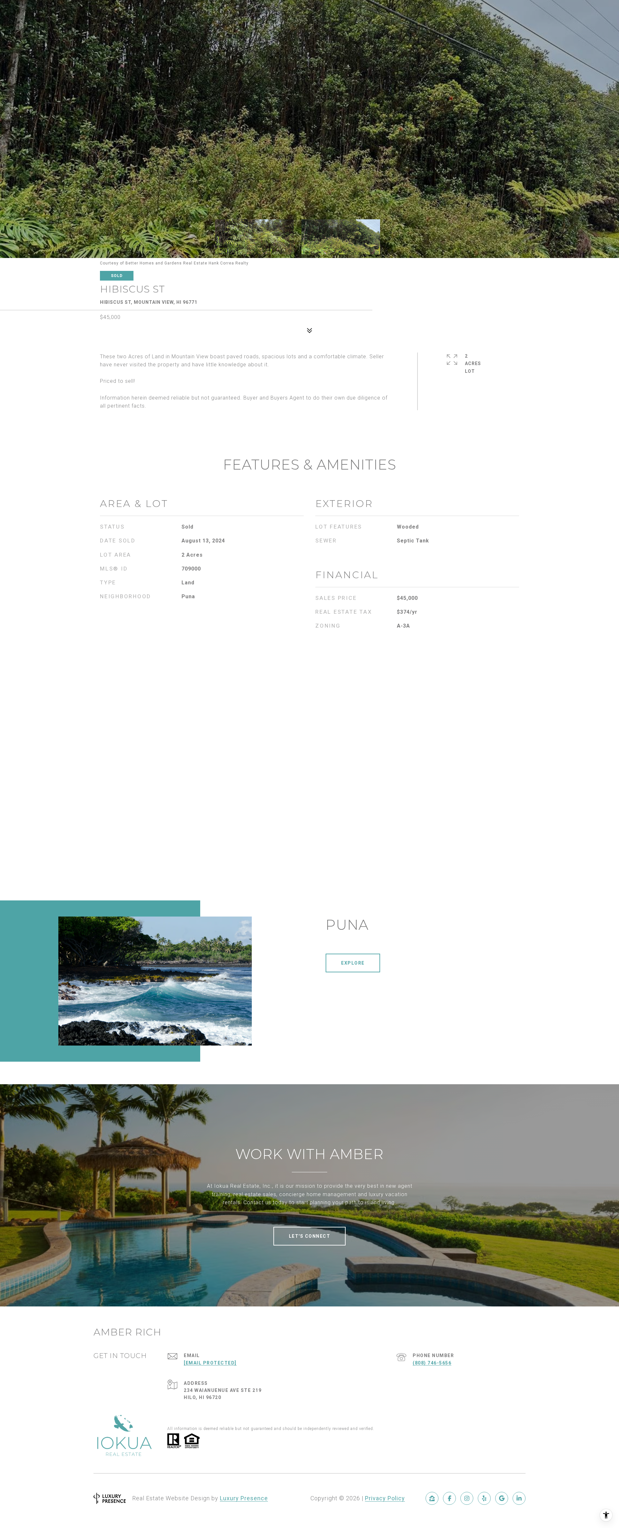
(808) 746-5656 (432, 1362)
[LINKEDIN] (519, 1498)
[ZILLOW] (432, 1498)
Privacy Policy (385, 1498)
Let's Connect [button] (309, 1236)
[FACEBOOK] (449, 1498)
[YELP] (484, 1498)
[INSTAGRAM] (466, 1498)
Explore (353, 963)
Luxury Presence (244, 1498)
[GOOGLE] (501, 1498)
